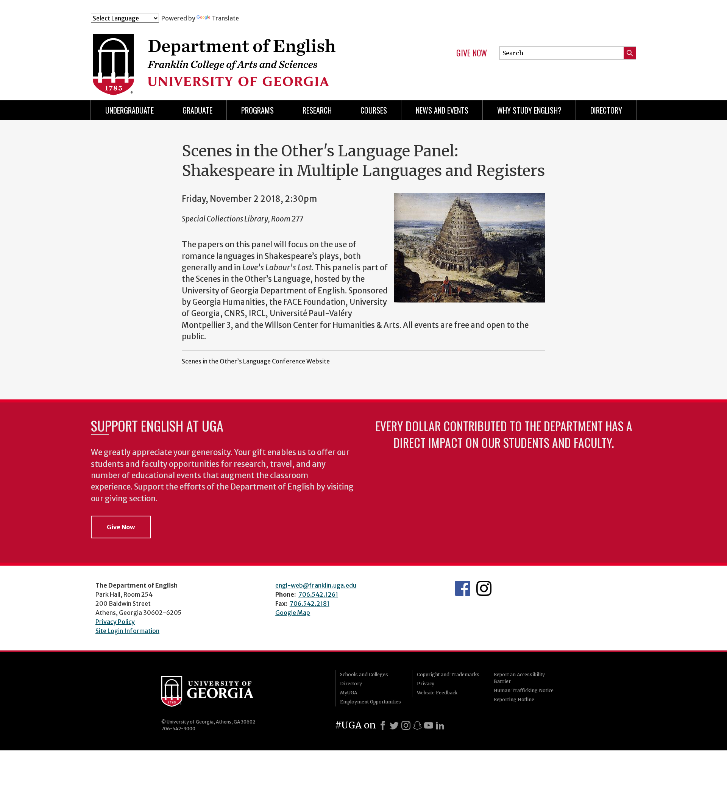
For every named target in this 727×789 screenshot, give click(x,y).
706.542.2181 (309, 603)
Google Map (292, 612)
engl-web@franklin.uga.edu (315, 585)
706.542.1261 (318, 594)
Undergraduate (129, 110)
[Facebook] (382, 725)
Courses (373, 110)
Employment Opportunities (370, 702)
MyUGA (348, 692)
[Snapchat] (417, 725)
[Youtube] (428, 725)
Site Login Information (127, 631)
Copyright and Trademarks (448, 674)
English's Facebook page (462, 588)
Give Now (471, 53)
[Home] (242, 56)
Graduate (197, 110)
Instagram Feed (483, 588)
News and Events (442, 110)
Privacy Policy (115, 621)
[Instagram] (405, 725)
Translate (225, 18)
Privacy (425, 683)
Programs (257, 110)
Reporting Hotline (514, 699)
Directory (606, 110)
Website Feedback (437, 692)
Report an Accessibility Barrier (519, 678)
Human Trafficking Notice (524, 690)
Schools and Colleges (364, 674)
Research (317, 110)
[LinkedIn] (440, 725)
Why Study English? (529, 110)
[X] (394, 725)
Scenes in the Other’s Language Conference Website (256, 361)
